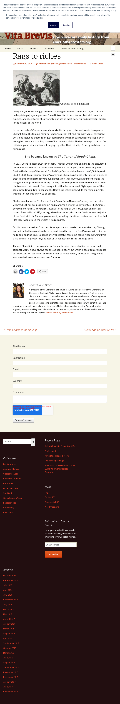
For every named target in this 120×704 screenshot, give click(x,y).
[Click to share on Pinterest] (32, 271)
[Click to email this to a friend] (15, 271)
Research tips (9, 502)
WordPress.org (52, 506)
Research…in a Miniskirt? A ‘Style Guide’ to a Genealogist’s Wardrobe (60, 468)
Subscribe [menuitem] (49, 48)
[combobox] (113, 48)
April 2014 (7, 590)
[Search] (113, 54)
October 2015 (9, 648)
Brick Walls (8, 483)
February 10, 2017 (23, 63)
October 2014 (9, 575)
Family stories (79, 63)
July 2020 (7, 585)
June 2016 (8, 657)
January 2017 (9, 681)
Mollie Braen (97, 63)
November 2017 (10, 691)
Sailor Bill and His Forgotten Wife (60, 446)
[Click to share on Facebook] (21, 271)
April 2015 (7, 638)
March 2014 (8, 628)
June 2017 (8, 686)
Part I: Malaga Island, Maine (57, 455)
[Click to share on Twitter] (26, 271)
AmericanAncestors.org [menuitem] (72, 48)
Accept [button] (53, 25)
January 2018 (9, 623)
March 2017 (8, 609)
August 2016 (9, 662)
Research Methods (12, 478)
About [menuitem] (20, 48)
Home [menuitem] (8, 48)
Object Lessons (10, 488)
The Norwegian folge (54, 460)
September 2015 (11, 643)
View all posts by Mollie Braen (60, 312)
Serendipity (8, 507)
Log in (47, 492)
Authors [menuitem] (34, 48)
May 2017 (7, 614)
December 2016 (10, 677)
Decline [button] (66, 25)
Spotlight (7, 493)
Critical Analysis (10, 473)
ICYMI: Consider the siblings (18, 330)
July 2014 (7, 594)
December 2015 (10, 580)
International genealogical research (55, 63)
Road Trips (8, 512)
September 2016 (11, 667)
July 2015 (7, 604)
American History (11, 469)
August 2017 (9, 619)
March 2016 (8, 652)
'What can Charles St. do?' (102, 330)
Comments (52, 502)
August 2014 (9, 633)
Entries (50, 497)
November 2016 (10, 672)
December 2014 (10, 599)
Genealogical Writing (12, 498)
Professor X (50, 451)
